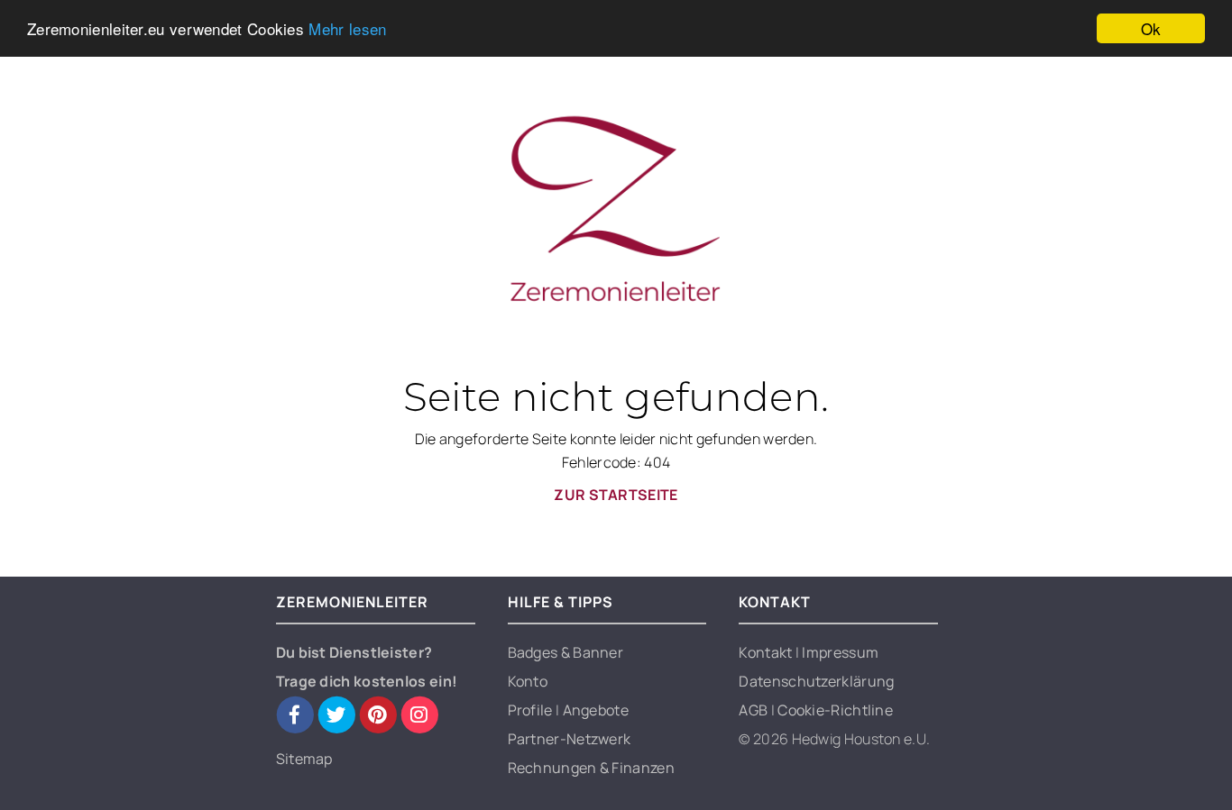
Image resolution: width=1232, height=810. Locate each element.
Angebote (596, 710)
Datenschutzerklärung (816, 681)
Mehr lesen (347, 29)
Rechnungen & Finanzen (591, 768)
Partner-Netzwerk (569, 739)
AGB (754, 710)
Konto (528, 681)
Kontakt (767, 652)
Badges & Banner (566, 652)
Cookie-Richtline (835, 710)
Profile (532, 710)
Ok (1151, 28)
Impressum (840, 652)
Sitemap (304, 759)
